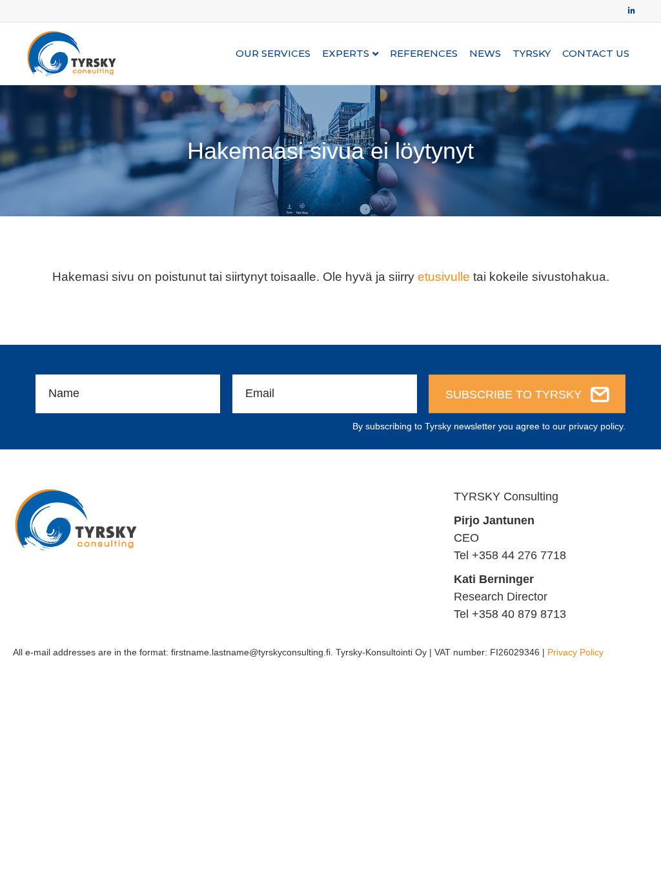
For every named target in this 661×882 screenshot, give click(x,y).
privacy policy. (597, 426)
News (485, 53)
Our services (273, 53)
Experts (345, 53)
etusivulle (444, 276)
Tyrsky (532, 53)
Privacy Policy (575, 652)
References (424, 53)
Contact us (595, 53)
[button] (527, 393)
